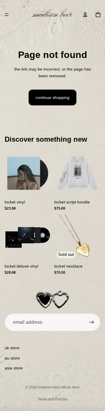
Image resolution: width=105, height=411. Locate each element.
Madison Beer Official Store (59, 387)
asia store (14, 368)
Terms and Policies (53, 399)
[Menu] (6, 14)
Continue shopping (52, 97)
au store (12, 358)
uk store (12, 347)
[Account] (85, 14)
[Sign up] (91, 322)
